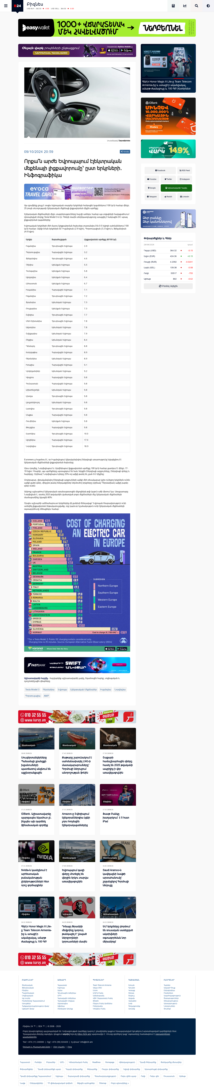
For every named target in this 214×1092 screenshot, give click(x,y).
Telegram (153, 197)
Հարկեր (167, 985)
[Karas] (77, 716)
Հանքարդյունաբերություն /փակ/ (35, 1006)
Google (152, 188)
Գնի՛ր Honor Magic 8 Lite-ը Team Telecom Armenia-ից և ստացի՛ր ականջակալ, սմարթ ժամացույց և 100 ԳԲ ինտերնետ (36, 936)
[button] (147, 78)
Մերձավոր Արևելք (65, 1009)
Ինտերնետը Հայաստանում (33, 1001)
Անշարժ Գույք (169, 988)
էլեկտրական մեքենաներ (83, 689)
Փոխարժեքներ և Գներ (157, 238)
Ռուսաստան (169, 1076)
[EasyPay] (107, 28)
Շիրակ (131, 993)
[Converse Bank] (168, 218)
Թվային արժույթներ (86, 1083)
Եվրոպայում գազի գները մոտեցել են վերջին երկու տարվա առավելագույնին (75, 876)
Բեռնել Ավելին (169, 286)
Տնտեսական (28, 745)
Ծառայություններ (171, 998)
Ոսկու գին (154, 1076)
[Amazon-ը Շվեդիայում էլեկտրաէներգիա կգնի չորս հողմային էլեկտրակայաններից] (77, 795)
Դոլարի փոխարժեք (74, 1069)
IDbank (96, 1001)
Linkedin (185, 197)
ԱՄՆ (62, 1062)
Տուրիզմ (167, 1009)
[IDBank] (168, 116)
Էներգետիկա (169, 990)
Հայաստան (62, 985)
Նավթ (22, 1083)
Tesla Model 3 (32, 689)
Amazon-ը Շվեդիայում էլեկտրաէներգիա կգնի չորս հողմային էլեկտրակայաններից (76, 819)
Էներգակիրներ (36, 1083)
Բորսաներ (50, 1062)
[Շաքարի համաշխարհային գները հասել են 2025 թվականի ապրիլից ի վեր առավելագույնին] (118, 739)
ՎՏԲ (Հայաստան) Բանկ (103, 998)
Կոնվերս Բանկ (99, 1009)
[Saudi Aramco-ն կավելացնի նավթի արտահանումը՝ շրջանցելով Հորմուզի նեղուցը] (118, 851)
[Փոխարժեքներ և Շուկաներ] (185, 6)
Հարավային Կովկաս (66, 1001)
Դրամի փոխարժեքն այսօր (49, 1069)
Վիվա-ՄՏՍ (97, 988)
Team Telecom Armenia (102, 985)
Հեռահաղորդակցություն (105, 1076)
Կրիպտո (67, 914)
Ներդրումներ (169, 1006)
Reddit (169, 197)
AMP (46, 696)
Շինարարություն (171, 1001)
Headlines (96, 1062)
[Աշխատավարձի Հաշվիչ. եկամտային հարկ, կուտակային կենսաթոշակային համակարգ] (173, 6)
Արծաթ (182, 1076)
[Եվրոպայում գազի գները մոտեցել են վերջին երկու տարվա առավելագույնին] (77, 851)
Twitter (169, 179)
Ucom (95, 990)
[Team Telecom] (77, 192)
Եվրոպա (62, 689)
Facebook (161, 170)
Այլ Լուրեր (26, 998)
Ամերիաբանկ (98, 996)
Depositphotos (124, 141)
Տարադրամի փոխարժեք (79, 1076)
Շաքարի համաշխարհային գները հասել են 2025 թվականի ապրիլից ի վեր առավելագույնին (118, 765)
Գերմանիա (48, 689)
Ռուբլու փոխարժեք (110, 1069)
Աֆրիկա (61, 1006)
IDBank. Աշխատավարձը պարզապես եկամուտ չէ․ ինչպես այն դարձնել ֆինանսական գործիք (36, 819)
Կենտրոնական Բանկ (78, 1062)
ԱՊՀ (59, 996)
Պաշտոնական (28, 993)
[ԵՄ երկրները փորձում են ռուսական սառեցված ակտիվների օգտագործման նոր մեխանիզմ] (118, 907)
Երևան (131, 985)
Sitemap (102, 1083)
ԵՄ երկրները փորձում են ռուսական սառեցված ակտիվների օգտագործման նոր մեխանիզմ (118, 934)
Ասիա (60, 990)
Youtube (152, 179)
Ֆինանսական (111, 914)
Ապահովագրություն (172, 996)
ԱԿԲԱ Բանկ (98, 993)
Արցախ (131, 998)
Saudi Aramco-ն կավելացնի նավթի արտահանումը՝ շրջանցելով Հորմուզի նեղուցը (116, 878)
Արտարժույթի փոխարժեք (156, 1069)
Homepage (109, 1062)
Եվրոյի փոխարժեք (131, 1069)
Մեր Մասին (59, 1047)
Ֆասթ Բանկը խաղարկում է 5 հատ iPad (116, 817)
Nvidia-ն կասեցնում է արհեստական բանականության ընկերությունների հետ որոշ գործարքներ (35, 878)
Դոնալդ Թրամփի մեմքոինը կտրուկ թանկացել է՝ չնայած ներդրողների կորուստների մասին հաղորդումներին (74, 936)
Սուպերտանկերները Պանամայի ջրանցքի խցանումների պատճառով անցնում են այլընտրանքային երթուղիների (36, 767)
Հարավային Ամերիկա (67, 998)
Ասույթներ (26, 1004)
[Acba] (168, 149)
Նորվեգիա (120, 689)
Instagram (185, 179)
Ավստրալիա (63, 1004)
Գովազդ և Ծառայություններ (36, 1047)
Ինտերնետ (168, 993)
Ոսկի (146, 273)
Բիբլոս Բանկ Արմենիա (102, 1004)
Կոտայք (131, 990)
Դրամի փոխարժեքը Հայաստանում (35, 1076)
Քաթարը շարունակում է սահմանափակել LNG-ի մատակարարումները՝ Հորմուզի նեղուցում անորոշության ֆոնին (77, 765)
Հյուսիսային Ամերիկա (67, 993)
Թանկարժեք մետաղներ (171, 1062)
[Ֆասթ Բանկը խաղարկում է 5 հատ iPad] (118, 795)
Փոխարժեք (92, 1069)
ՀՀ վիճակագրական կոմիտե (60, 1083)
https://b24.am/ (84, 1034)
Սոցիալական (27, 996)
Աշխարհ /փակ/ (28, 1009)
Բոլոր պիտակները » (120, 1083)
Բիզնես (35, 4)
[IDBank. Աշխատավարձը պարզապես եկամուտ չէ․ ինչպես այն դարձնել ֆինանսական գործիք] (36, 795)
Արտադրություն (170, 1004)
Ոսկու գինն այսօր (128, 1076)
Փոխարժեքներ (26, 1069)
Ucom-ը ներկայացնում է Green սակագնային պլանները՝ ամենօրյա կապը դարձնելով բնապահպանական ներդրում (167, 85)
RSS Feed (185, 170)
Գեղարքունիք (134, 1006)
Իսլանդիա (105, 689)
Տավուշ (131, 996)
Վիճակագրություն (127, 1062)
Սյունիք (131, 1009)
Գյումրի (131, 988)
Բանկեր (38, 1062)
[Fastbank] (77, 665)
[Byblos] (77, 50)
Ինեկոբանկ (98, 1006)
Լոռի (130, 1004)
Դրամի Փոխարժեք (148, 1062)
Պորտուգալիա (32, 696)
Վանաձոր (132, 1001)
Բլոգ (70, 1047)
